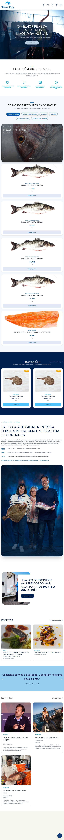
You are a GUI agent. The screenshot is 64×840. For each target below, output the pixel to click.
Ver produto (32, 195)
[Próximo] (61, 678)
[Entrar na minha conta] (52, 4)
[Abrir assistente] (59, 835)
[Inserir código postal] (43, 4)
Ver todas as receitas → (56, 620)
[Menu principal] (61, 4)
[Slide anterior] (2, 34)
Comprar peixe (32, 42)
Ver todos (32, 158)
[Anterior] (2, 678)
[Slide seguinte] (61, 34)
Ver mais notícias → (57, 698)
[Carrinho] (56, 4)
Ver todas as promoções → (56, 362)
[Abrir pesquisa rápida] (48, 4)
